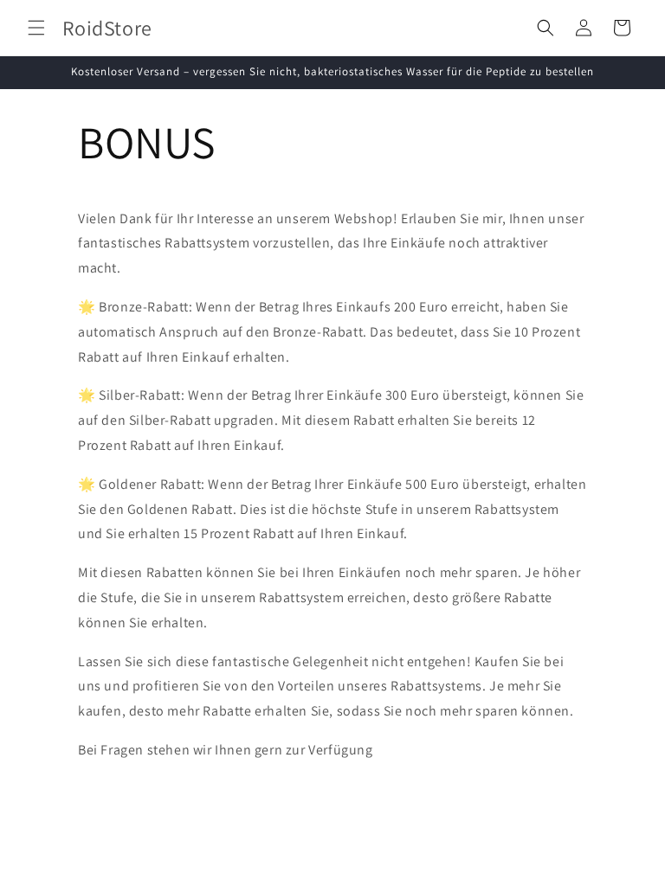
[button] (36, 28)
